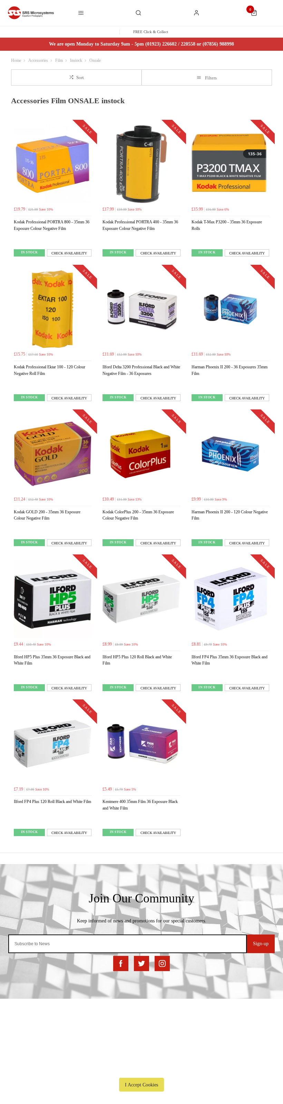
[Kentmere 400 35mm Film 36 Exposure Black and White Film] (141, 744)
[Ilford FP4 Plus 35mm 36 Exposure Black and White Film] (230, 599)
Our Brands (140, 1039)
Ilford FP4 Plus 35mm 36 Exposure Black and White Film (229, 660)
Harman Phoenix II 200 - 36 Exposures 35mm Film (229, 370)
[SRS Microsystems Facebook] (120, 963)
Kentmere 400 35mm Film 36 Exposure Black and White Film (140, 805)
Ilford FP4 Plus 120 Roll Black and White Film (52, 801)
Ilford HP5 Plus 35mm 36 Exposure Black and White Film (52, 660)
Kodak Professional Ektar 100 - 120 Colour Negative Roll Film (49, 370)
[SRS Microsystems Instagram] (162, 963)
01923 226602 (217, 1031)
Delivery (46, 1030)
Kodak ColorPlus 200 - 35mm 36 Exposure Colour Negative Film (138, 515)
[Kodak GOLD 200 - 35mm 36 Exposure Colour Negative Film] (52, 454)
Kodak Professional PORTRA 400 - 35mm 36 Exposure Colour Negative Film (140, 225)
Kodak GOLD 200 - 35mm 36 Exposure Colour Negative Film (47, 515)
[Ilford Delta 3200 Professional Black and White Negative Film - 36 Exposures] (141, 309)
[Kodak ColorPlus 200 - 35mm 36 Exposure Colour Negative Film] (141, 454)
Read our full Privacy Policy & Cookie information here (141, 1069)
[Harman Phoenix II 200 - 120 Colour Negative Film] (230, 454)
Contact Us (212, 1039)
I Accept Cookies (141, 1084)
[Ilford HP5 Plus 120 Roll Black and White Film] (141, 599)
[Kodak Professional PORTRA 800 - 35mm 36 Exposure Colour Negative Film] (52, 164)
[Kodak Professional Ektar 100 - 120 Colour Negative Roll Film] (52, 309)
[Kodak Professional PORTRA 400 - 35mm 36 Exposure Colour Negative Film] (141, 164)
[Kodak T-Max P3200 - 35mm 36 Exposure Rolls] (230, 164)
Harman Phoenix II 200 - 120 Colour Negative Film (230, 515)
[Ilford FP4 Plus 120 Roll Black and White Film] (52, 744)
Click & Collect (52, 1039)
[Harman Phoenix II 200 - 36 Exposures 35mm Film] (230, 309)
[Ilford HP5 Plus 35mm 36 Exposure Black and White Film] (52, 599)
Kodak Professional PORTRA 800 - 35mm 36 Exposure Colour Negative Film (51, 225)
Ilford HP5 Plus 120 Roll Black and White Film (137, 660)
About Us (139, 1030)
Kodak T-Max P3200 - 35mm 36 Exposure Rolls (227, 225)
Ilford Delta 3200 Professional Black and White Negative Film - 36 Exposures (141, 370)
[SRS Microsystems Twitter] (141, 963)
